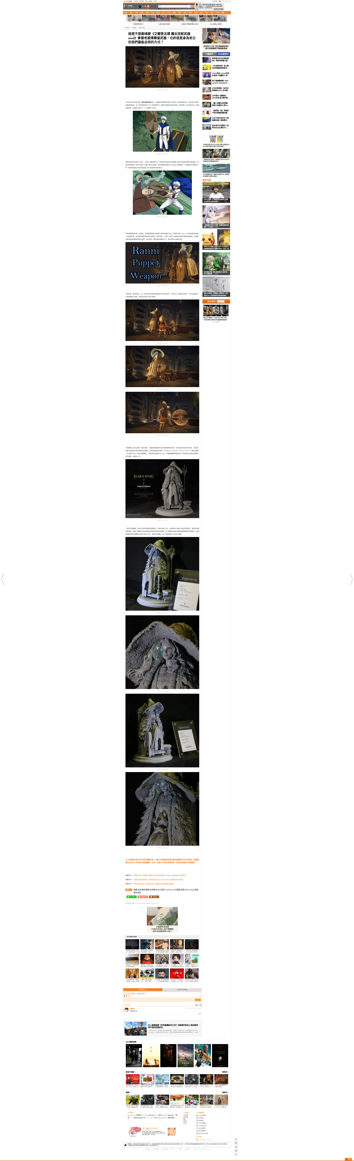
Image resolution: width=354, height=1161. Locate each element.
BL (132, 1115)
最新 (131, 12)
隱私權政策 (156, 1149)
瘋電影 (138, 1115)
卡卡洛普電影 (202, 1123)
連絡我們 (187, 1149)
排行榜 (155, 1)
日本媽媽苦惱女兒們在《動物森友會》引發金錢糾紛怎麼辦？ (176, 1106)
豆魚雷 (152, 890)
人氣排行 (209, 54)
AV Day (148, 1118)
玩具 (201, 12)
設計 (206, 12)
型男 (163, 12)
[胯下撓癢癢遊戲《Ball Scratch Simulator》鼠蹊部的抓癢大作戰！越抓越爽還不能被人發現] (216, 82)
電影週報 (171, 1118)
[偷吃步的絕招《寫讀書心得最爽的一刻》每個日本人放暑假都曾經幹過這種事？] (216, 287)
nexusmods (139, 903)
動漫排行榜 (141, 1118)
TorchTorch (169, 890)
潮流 (212, 12)
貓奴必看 (170, 1115)
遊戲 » (128, 1092)
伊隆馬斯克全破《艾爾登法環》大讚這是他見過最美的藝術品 (154, 884)
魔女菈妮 (137, 893)
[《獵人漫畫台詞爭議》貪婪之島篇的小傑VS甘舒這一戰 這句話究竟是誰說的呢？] (216, 104)
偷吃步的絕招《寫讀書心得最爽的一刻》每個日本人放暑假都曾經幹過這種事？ (216, 294)
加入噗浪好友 (145, 6)
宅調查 (168, 8)
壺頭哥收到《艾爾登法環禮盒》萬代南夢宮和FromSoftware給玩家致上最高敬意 (160, 875)
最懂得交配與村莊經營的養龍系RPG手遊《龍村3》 (147, 1085)
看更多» (225, 1072)
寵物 (158, 12)
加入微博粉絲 (202, 1130)
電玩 (177, 8)
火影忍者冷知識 (164, 24)
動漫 (186, 8)
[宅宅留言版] (236, 1143)
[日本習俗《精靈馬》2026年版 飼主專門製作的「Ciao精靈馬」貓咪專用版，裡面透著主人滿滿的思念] (216, 97)
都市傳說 (165, 1115)
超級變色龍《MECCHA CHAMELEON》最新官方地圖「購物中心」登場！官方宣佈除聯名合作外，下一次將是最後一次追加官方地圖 (206, 1106)
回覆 (199, 1013)
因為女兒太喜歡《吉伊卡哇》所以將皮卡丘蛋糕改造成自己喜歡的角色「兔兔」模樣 (216, 248)
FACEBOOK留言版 (182, 989)
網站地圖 (147, 1149)
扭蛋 (171, 8)
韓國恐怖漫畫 (160, 1118)
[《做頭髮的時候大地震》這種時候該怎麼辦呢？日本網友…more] (216, 214)
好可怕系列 (145, 1115)
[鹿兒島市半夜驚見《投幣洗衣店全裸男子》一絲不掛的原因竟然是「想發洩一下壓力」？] (216, 127)
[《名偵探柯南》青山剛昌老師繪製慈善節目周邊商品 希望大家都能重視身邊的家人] (216, 67)
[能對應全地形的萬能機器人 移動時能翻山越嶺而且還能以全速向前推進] (216, 60)
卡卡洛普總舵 (202, 1115)
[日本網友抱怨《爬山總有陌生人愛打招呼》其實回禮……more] (216, 261)
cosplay (131, 1117)
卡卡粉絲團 (214, 1)
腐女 (134, 1115)
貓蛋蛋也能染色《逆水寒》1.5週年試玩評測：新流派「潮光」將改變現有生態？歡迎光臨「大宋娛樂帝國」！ (162, 1086)
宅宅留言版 (143, 989)
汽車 (217, 12)
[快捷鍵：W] (236, 1151)
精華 (222, 12)
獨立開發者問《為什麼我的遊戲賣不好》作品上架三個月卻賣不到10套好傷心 (191, 1106)
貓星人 (180, 8)
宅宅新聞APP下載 (148, 6)
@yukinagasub (147, 903)
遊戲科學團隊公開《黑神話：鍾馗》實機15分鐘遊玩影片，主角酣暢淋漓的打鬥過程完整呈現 (147, 1106)
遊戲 (196, 12)
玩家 (162, 890)
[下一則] (351, 579)
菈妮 (196, 890)
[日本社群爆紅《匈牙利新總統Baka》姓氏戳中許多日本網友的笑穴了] (216, 89)
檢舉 (199, 1008)
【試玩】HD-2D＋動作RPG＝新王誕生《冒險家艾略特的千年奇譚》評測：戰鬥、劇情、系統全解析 (177, 1086)
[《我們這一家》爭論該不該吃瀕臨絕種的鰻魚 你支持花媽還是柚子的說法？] (216, 112)
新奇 (152, 12)
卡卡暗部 (179, 1149)
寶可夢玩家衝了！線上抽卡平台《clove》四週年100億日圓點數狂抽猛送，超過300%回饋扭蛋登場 (132, 1086)
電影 (146, 1)
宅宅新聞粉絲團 (143, 6)
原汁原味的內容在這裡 (132, 99)
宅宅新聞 (135, 1)
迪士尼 (153, 1115)
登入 (349, 1159)
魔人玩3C (163, 8)
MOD (158, 890)
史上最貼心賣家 (216, 24)
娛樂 (179, 12)
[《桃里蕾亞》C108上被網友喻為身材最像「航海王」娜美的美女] (215, 312)
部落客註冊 (165, 1149)
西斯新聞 (141, 1)
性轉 (149, 1115)
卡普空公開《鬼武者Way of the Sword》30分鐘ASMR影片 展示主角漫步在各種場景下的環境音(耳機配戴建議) (221, 1106)
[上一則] (3, 579)
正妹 (136, 12)
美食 (190, 12)
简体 (220, 1)
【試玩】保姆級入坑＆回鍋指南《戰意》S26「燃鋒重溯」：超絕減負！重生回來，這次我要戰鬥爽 (192, 1086)
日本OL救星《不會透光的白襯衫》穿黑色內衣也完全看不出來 (216, 200)
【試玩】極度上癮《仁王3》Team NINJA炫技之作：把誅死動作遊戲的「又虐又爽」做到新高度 (206, 1086)
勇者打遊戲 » (131, 1072)
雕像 (147, 890)
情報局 (150, 1)
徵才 (173, 1149)
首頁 (125, 12)
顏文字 (129, 1115)
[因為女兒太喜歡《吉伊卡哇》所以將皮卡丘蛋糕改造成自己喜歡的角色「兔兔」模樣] (216, 240)
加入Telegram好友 (203, 1133)
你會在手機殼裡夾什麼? (190, 24)
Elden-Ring (189, 890)
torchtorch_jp (154, 903)
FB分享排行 (223, 54)
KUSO (169, 12)
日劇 (174, 8)
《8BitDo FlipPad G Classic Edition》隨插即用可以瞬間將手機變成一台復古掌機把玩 (162, 1106)
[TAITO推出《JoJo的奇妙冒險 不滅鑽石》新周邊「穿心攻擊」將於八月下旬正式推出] (216, 75)
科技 (185, 12)
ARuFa (152, 1118)
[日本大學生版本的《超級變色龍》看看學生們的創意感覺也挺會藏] (216, 119)
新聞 (200, 1139)
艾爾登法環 (179, 890)
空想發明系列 (138, 24)
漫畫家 (136, 1118)
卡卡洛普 (127, 27)
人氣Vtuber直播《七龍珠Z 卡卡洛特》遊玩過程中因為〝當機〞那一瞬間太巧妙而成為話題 (132, 1106)
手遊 (155, 1118)
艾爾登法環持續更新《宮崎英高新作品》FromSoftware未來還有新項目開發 (158, 879)
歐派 (183, 8)
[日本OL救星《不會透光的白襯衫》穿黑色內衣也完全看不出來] (216, 193)
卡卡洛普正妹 (202, 1125)
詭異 (174, 12)
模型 (143, 890)
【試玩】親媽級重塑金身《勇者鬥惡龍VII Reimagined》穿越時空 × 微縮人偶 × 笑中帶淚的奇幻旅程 (221, 1086)
